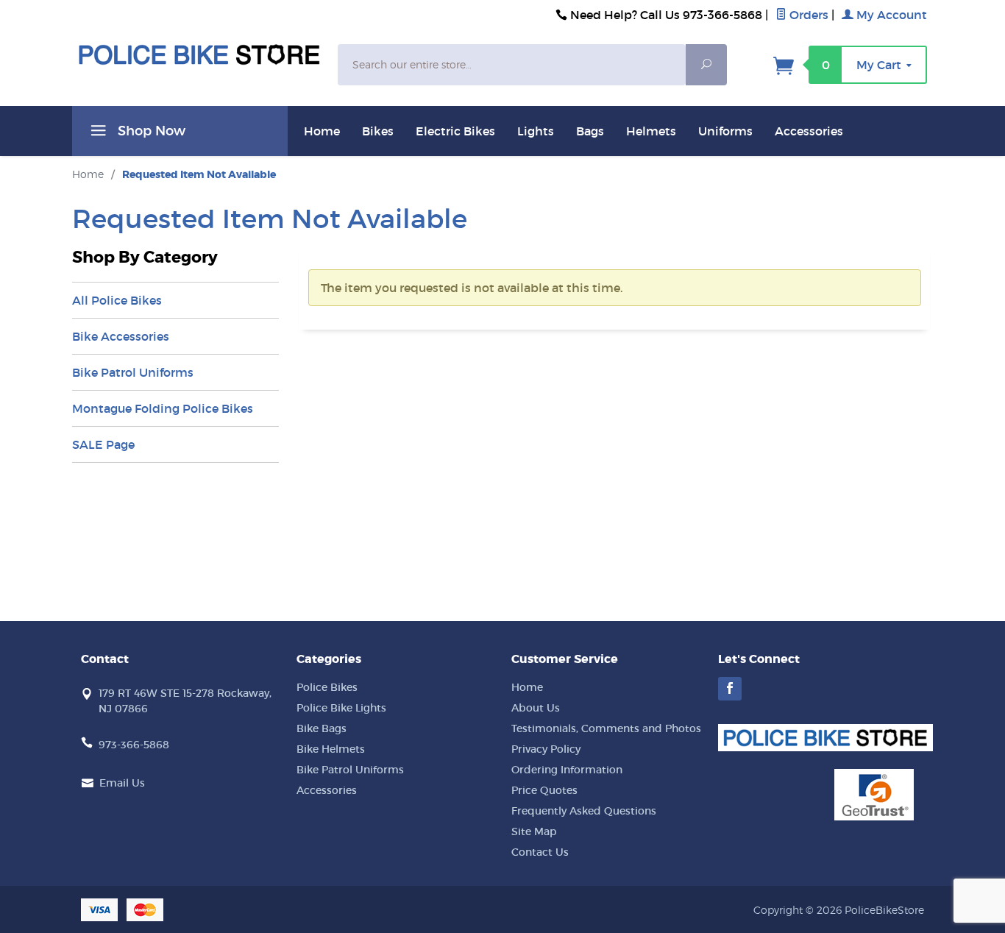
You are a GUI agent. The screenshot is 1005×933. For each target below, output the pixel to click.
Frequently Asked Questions (583, 810)
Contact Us (540, 852)
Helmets (651, 131)
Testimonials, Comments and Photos (606, 728)
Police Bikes (327, 687)
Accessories (809, 131)
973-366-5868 (134, 744)
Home (322, 131)
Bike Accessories (120, 336)
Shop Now (149, 131)
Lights (535, 131)
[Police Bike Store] (199, 54)
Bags (590, 131)
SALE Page (103, 444)
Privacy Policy (545, 749)
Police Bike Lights (341, 707)
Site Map (534, 831)
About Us (535, 707)
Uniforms (725, 131)
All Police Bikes (117, 300)
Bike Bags (321, 728)
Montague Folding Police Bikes (162, 408)
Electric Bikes (455, 131)
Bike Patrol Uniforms (132, 372)
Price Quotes (544, 790)
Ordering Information (566, 769)
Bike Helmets (330, 749)
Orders (807, 14)
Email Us (122, 783)
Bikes (378, 131)
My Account (890, 14)
